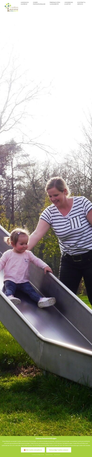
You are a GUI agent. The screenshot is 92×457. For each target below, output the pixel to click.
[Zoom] (46, 225)
